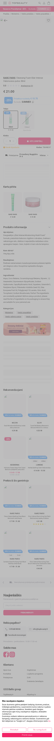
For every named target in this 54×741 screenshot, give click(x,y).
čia (49, 721)
